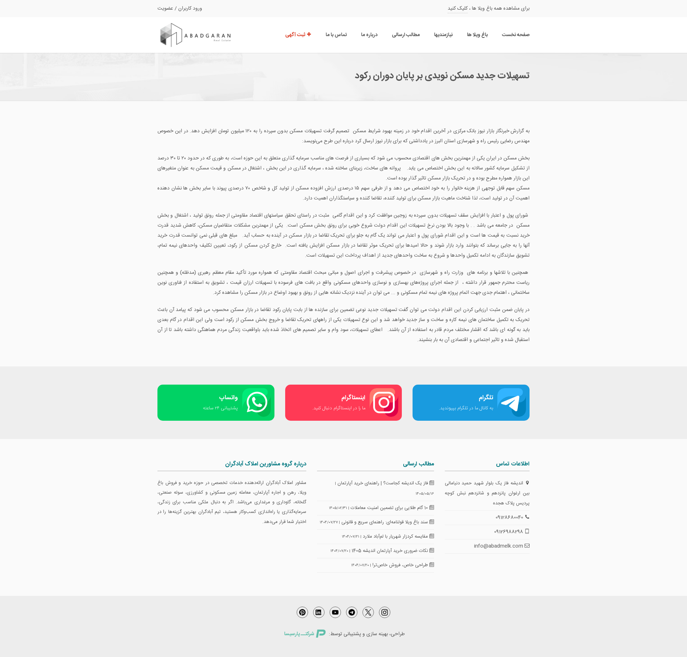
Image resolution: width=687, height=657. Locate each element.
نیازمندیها (443, 35)
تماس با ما (336, 35)
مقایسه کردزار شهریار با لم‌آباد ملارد (396, 536)
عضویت (165, 8)
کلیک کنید (458, 8)
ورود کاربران (190, 8)
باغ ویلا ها (477, 35)
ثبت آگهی (295, 35)
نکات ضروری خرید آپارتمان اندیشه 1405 (390, 551)
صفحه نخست (516, 35)
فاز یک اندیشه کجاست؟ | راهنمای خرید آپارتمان (383, 483)
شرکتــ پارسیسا (299, 634)
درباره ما (369, 35)
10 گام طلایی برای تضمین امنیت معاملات (390, 508)
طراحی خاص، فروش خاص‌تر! (400, 565)
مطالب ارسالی (406, 35)
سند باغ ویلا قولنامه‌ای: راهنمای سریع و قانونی (385, 522)
